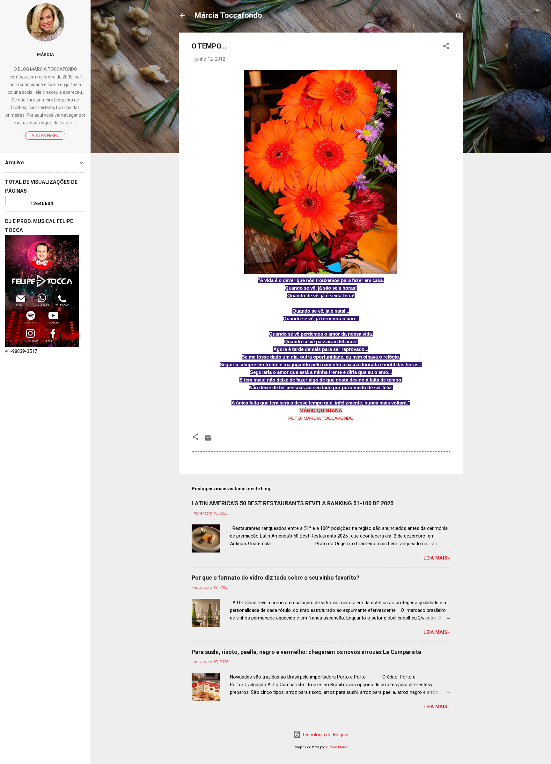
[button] (446, 47)
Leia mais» (436, 558)
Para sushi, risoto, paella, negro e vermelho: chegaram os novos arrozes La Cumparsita (306, 652)
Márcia (45, 54)
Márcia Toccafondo (228, 15)
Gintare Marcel (337, 747)
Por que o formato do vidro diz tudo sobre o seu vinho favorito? (275, 577)
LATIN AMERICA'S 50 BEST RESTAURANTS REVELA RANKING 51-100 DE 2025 (292, 503)
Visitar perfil (45, 135)
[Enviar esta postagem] (208, 440)
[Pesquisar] (459, 17)
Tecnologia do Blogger (325, 735)
